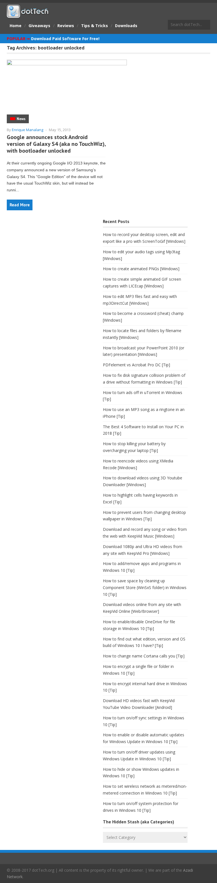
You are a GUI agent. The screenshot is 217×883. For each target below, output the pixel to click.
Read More (20, 204)
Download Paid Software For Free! (65, 38)
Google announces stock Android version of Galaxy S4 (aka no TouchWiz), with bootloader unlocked (56, 143)
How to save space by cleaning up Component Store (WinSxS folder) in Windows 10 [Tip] (144, 587)
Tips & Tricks (94, 25)
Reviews (65, 25)
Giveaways (39, 25)
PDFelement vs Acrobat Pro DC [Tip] (136, 364)
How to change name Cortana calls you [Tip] (144, 656)
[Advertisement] (49, 262)
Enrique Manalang (27, 129)
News (21, 118)
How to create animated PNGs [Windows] (141, 268)
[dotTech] (28, 15)
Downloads (126, 25)
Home (15, 25)
